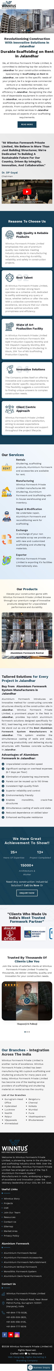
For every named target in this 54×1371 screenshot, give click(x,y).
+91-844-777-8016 (16, 1326)
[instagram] (17, 1334)
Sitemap (8, 1226)
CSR (6, 1208)
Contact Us (10, 1221)
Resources (9, 1217)
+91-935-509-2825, (16, 1317)
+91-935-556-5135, (16, 1321)
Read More (27, 124)
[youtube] (10, 1334)
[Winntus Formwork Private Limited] (9, 5)
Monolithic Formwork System (20, 1271)
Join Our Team (12, 1212)
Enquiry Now (27, 893)
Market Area (10, 1231)
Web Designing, (16, 1357)
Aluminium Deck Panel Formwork (23, 1276)
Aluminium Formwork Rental (20, 1253)
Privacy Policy (11, 1235)
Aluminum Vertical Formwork (20, 1266)
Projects (8, 1203)
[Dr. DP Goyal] (27, 191)
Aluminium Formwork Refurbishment (25, 1262)
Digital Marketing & (35, 1357)
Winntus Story (12, 1198)
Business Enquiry (41, 1367)
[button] (50, 633)
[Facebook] (4, 1334)
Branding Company (27, 1360)
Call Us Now (31, 885)
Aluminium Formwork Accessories (23, 1257)
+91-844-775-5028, (16, 1312)
